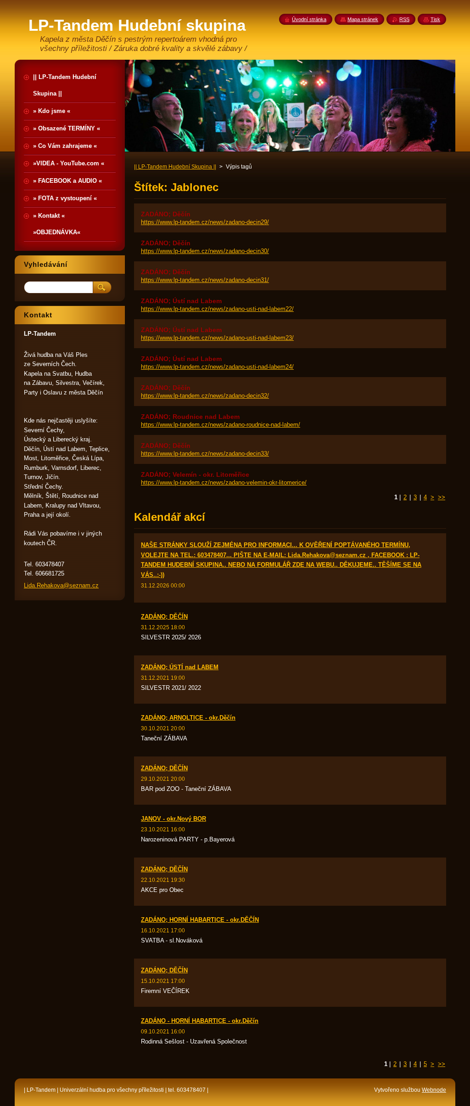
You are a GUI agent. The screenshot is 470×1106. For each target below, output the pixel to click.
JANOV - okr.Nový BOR (173, 818)
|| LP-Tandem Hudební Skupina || (175, 166)
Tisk (435, 19)
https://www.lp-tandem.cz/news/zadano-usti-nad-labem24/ (217, 366)
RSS (404, 19)
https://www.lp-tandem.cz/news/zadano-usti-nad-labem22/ (217, 308)
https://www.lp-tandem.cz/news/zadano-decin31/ (205, 279)
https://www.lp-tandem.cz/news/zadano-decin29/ (205, 222)
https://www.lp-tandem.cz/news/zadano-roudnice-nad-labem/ (220, 424)
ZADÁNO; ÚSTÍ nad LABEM (179, 667)
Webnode (434, 1090)
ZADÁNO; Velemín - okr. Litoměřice (195, 474)
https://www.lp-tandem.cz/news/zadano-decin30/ (205, 251)
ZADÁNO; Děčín (165, 214)
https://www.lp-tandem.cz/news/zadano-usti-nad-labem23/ (217, 337)
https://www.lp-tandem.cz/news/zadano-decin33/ (205, 453)
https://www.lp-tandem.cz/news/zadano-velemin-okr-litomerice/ (224, 482)
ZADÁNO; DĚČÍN (164, 616)
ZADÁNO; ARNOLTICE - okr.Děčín (188, 717)
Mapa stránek (362, 19)
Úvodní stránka (309, 19)
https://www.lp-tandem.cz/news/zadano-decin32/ (205, 395)
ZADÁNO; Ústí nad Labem (181, 301)
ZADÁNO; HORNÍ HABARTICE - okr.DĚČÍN (200, 919)
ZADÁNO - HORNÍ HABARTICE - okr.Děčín (199, 1020)
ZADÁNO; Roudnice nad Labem (190, 416)
